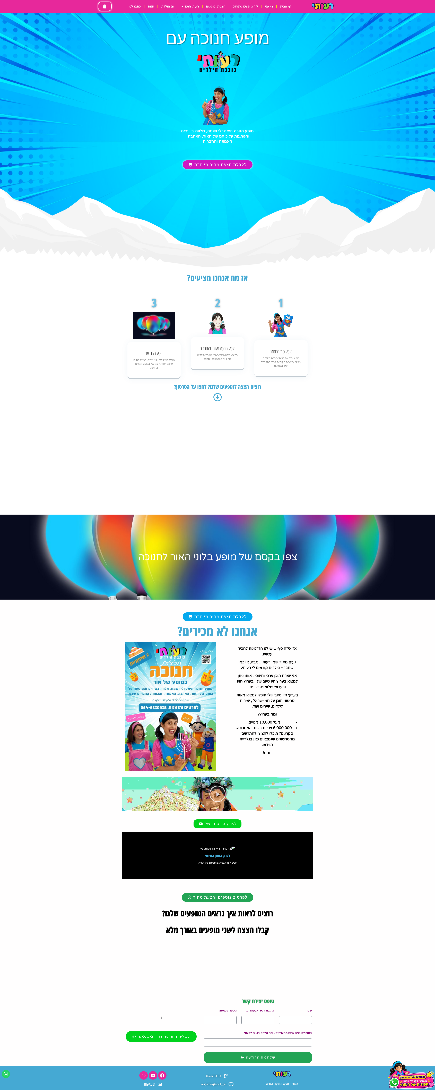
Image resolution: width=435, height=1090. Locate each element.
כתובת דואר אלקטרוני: (260, 1010)
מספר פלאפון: (228, 1010)
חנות (151, 6)
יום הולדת (167, 6)
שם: (309, 1010)
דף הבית (285, 6)
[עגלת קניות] (105, 6)
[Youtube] (153, 1075)
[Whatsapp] (143, 1075)
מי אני (269, 6)
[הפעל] (217, 794)
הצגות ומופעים (215, 6)
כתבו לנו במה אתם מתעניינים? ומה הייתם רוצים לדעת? (277, 1033)
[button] (125, 794)
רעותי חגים (192, 6)
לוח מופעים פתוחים (245, 6)
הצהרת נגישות (153, 1084)
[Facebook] (162, 1075)
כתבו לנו (135, 6)
